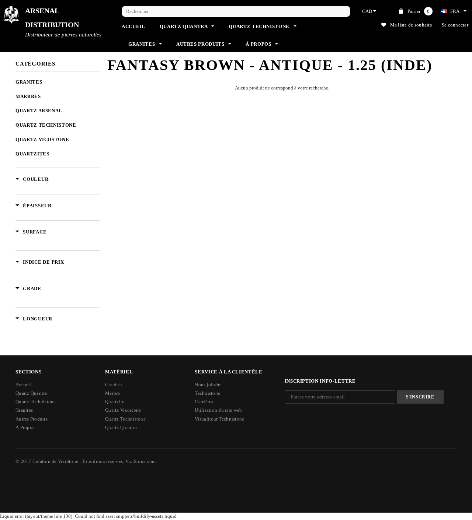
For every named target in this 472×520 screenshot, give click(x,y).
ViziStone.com (140, 461)
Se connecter (455, 25)
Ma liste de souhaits (411, 25)
